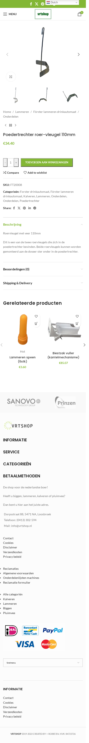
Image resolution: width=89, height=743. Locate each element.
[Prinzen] (65, 402)
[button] (7, 54)
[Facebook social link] (31, 4)
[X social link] (37, 4)
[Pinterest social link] (43, 4)
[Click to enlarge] (11, 76)
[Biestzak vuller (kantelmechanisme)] (63, 330)
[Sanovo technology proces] (23, 402)
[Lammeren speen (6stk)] (22, 330)
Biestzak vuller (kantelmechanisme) (63, 355)
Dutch (54, 2)
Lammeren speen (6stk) (23, 359)
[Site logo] (43, 14)
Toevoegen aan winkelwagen (46, 162)
